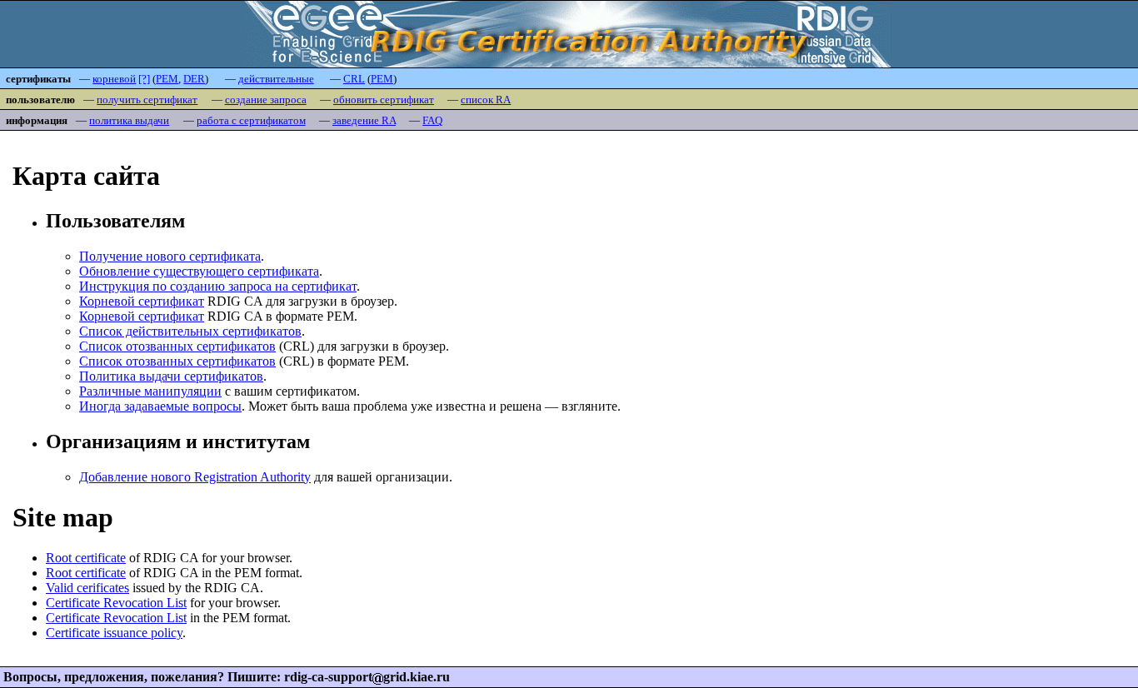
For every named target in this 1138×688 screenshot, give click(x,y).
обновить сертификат (383, 99)
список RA (486, 99)
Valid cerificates (87, 588)
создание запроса (266, 99)
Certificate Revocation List (116, 603)
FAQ (432, 120)
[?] (144, 78)
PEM (167, 78)
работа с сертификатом (251, 120)
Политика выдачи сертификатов (171, 376)
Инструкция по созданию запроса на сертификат (218, 286)
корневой (114, 78)
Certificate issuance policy (114, 633)
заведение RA (364, 120)
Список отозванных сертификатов (177, 346)
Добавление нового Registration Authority (195, 477)
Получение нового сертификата (170, 256)
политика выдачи (129, 120)
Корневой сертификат (141, 301)
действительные (276, 78)
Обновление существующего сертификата (199, 271)
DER (194, 78)
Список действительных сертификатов (190, 331)
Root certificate (86, 558)
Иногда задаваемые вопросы (160, 406)
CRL (354, 78)
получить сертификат (147, 99)
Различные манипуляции (150, 391)
